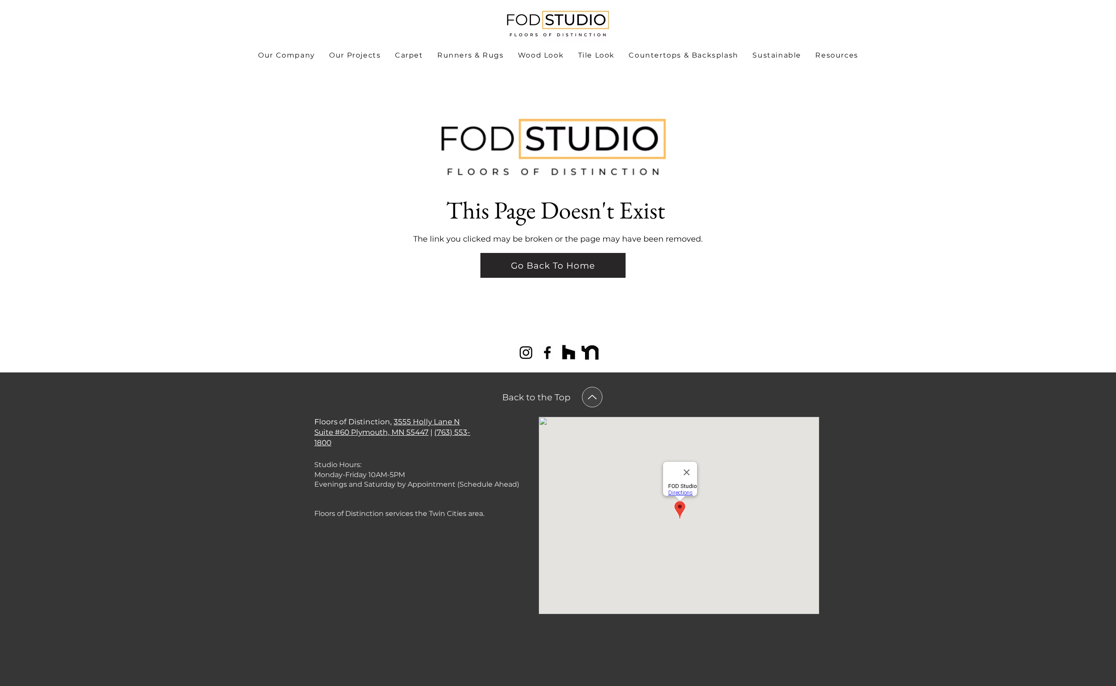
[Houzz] (568, 352)
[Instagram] (525, 352)
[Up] (592, 397)
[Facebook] (547, 352)
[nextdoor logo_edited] (590, 352)
